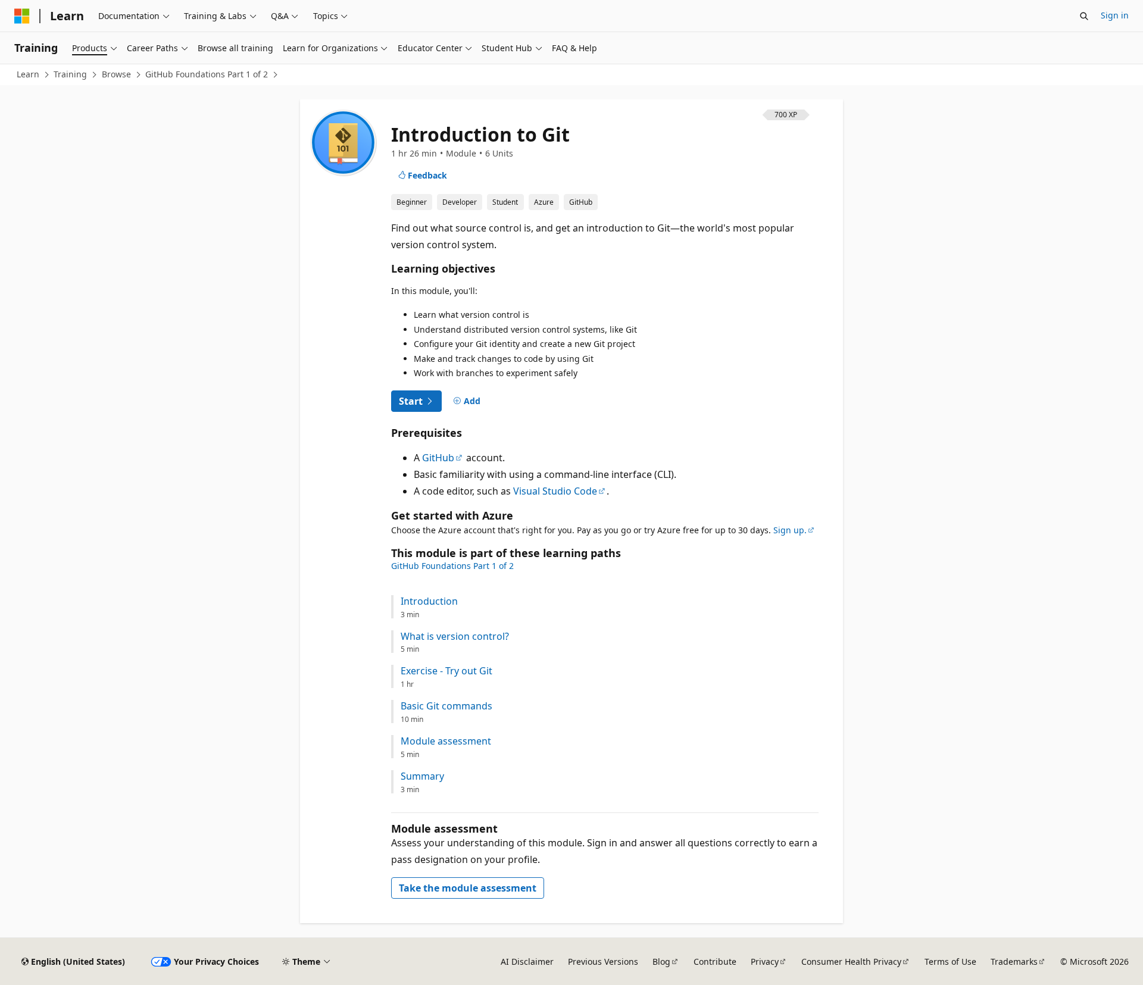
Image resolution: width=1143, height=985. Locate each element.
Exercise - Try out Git (446, 671)
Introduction (429, 601)
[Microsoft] (22, 16)
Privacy (765, 961)
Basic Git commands (446, 706)
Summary (422, 776)
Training (70, 74)
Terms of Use (950, 961)
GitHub (438, 457)
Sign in (1115, 15)
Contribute (715, 961)
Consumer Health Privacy (851, 961)
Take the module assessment (467, 888)
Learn (28, 74)
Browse (116, 74)
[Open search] (1084, 16)
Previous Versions (603, 961)
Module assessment (446, 741)
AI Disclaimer (527, 961)
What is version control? (455, 636)
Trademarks (1014, 961)
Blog (661, 961)
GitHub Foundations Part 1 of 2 (206, 74)
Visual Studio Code (555, 491)
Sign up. (790, 530)
